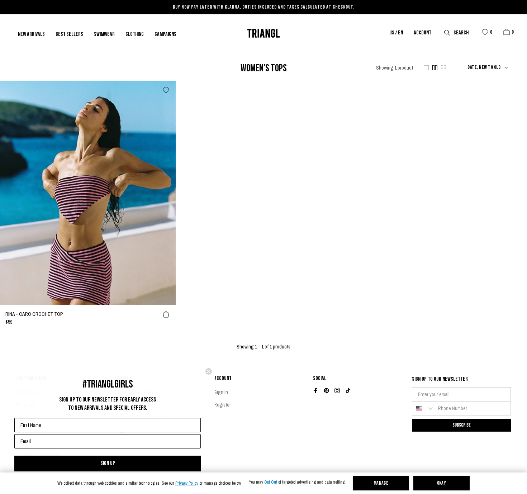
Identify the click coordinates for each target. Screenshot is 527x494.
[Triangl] (263, 33)
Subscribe (461, 425)
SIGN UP (107, 463)
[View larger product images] (426, 67)
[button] (506, 31)
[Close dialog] (208, 371)
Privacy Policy (186, 483)
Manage (381, 483)
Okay (441, 483)
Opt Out (270, 482)
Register (222, 405)
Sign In (221, 392)
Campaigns (165, 34)
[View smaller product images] (443, 67)
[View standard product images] (434, 67)
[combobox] (423, 408)
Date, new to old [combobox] (483, 67)
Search (461, 33)
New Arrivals (31, 34)
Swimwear (104, 34)
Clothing (134, 34)
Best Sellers (69, 34)
